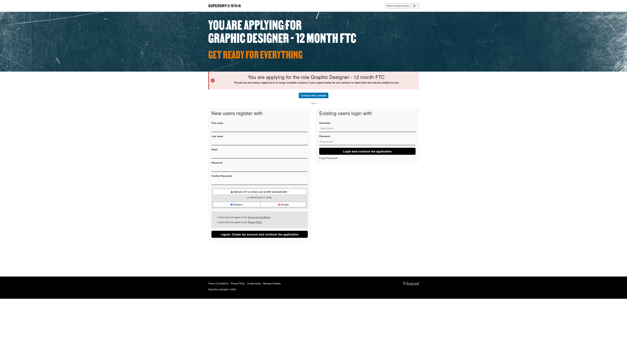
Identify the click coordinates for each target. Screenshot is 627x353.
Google (284, 204)
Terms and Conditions (259, 217)
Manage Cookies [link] (272, 283)
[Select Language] (415, 6)
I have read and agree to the (243, 217)
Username (324, 123)
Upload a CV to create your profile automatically (261, 191)
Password (216, 162)
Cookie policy (254, 283)
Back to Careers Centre (398, 5)
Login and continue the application (367, 151)
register (320, 82)
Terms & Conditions (218, 283)
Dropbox (238, 204)
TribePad (410, 284)
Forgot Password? (328, 158)
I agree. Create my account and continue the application (260, 234)
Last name (217, 136)
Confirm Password (221, 175)
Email (214, 149)
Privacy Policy (255, 222)
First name (217, 123)
